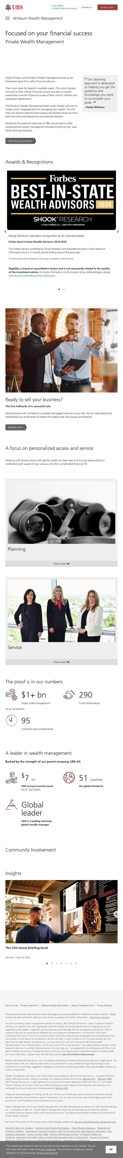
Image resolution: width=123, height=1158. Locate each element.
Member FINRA (105, 1079)
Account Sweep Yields (37, 1134)
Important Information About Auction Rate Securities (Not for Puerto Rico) (52, 1137)
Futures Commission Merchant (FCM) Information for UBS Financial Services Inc (57, 1139)
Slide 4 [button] (61, 963)
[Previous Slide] (5, 232)
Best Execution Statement (93, 1131)
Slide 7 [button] (76, 963)
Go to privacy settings (47, 1153)
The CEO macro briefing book (26, 948)
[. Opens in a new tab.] (14, 7)
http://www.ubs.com (100, 1017)
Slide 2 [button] (64, 289)
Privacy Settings (104, 1005)
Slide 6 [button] (71, 963)
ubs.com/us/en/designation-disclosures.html (95, 1122)
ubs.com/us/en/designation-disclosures (34, 275)
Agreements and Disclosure (76, 1140)
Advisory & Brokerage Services (63, 1134)
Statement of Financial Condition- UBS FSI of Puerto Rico (52, 1131)
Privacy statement (29, 1005)
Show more (61, 564)
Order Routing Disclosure (83, 1128)
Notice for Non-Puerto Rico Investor (52, 1128)
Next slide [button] (113, 914)
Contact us (87, 7)
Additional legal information (54, 1005)
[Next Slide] (117, 232)
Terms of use (11, 1005)
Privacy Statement (47, 1149)
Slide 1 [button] (59, 289)
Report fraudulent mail (83, 1005)
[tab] (59, 289)
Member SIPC (89, 1079)
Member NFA (61, 1088)
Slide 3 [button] (56, 963)
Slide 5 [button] (66, 963)
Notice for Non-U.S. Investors (19, 1128)
